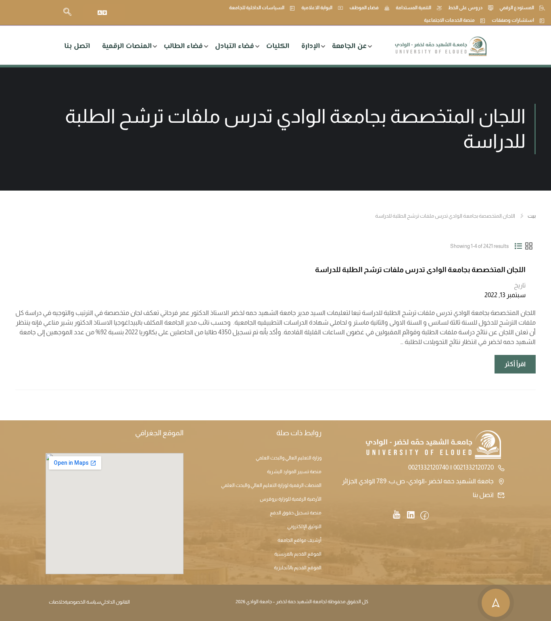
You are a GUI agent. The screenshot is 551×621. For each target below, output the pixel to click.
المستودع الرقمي (516, 7)
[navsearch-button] (67, 12)
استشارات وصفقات (513, 20)
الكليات (277, 46)
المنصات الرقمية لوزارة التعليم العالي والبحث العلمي (271, 485)
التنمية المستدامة (413, 7)
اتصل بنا (77, 46)
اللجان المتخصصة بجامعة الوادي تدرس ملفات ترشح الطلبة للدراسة (420, 270)
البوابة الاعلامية (316, 7)
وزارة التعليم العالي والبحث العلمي (288, 458)
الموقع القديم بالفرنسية (297, 554)
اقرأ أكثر (510, 361)
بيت (532, 216)
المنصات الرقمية (127, 46)
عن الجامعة (349, 46)
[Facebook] (424, 516)
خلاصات (57, 602)
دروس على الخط (465, 7)
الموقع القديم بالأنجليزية (297, 568)
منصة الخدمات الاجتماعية (449, 20)
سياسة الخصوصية (83, 602)
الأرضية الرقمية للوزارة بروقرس (290, 499)
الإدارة (310, 46)
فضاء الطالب (183, 46)
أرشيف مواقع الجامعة (299, 540)
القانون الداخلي (115, 602)
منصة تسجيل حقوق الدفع (295, 513)
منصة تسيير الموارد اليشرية (294, 471)
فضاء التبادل (234, 46)
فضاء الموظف (364, 7)
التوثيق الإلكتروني (304, 526)
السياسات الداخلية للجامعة (256, 7)
